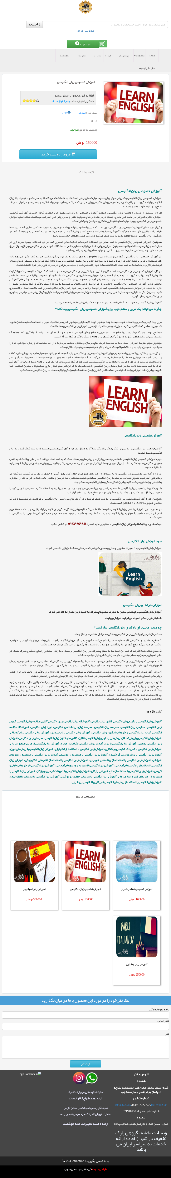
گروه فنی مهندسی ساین (78, 1169)
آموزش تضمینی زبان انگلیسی (85, 889)
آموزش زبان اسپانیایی (34, 889)
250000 (140, 974)
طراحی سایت (99, 1169)
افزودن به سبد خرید (56, 154)
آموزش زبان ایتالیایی (136, 964)
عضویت (89, 30)
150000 (88, 899)
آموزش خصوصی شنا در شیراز (136, 889)
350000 (37, 899)
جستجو (33, 24)
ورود (80, 30)
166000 (140, 899)
